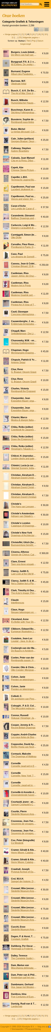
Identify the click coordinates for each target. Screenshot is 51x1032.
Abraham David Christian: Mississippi (30, 478)
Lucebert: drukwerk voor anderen (27, 189)
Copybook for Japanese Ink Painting (29, 429)
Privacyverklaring (33, 1029)
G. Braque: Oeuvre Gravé (23, 381)
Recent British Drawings (23, 727)
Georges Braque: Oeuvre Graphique (29, 141)
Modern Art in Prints (21, 285)
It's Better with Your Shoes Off (26, 622)
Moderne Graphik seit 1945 (24, 295)
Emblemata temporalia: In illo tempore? (30, 324)
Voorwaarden (18, 1029)
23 (20, 37)
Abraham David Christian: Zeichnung (29, 487)
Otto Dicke (16, 237)
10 (45, 34)
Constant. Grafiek (19, 939)
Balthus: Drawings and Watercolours (29, 218)
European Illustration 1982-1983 (27, 631)
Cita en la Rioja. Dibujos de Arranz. (28, 160)
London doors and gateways (25, 458)
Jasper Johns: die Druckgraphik (27, 276)
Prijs (34, 41)
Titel (28, 41)
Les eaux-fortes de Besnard (25, 737)
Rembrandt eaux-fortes (22, 122)
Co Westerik (17, 843)
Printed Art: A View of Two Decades (28, 305)
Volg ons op (42, 1026)
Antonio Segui (18, 362)
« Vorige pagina (10, 34)
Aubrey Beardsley (20, 151)
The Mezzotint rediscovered (25, 708)
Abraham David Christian (23, 497)
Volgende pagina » (31, 37)
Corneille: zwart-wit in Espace (26, 785)
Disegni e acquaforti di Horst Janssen (30, 228)
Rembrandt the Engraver (23, 391)
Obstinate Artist (18, 83)
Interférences (17, 602)
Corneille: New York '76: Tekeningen (29, 776)
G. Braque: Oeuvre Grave (23, 372)
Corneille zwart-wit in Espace (25, 766)
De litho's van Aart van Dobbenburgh (29, 55)
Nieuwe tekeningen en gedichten (27, 612)
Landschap (16, 1006)
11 (13, 37)
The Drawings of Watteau (23, 756)
